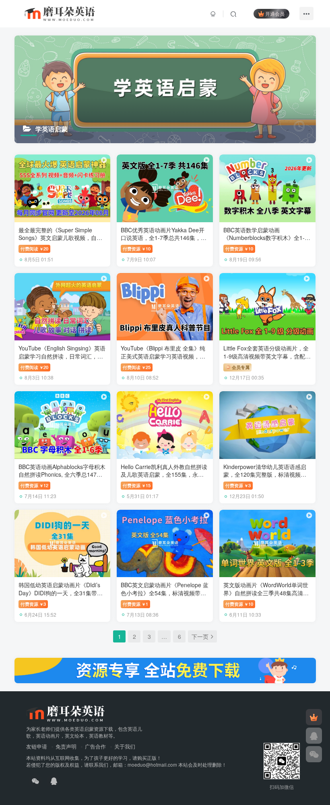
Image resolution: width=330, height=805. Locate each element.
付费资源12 (34, 485)
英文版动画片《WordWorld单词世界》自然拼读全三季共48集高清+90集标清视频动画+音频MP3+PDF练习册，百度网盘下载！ (267, 597)
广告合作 (95, 746)
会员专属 (240, 367)
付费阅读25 (137, 367)
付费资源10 (137, 248)
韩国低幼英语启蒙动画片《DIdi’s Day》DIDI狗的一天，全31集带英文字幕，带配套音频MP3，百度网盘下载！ (61, 597)
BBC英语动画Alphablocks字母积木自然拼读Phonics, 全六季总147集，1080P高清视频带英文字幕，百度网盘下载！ (62, 478)
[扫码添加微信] (314, 754)
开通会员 (275, 13)
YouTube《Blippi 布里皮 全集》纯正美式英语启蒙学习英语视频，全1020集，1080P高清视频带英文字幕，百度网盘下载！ (163, 360)
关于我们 (124, 746)
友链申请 (36, 746)
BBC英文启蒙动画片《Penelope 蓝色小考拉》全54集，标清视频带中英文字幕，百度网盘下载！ (164, 593)
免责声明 (66, 746)
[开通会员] (314, 717)
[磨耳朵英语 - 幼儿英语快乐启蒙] (65, 712)
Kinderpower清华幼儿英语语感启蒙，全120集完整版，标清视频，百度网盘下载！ (264, 474)
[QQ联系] (314, 736)
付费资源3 (238, 485)
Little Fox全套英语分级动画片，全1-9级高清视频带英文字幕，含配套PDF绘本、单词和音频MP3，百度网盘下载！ (267, 360)
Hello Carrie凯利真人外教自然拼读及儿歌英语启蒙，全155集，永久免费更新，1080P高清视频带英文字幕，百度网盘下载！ (164, 478)
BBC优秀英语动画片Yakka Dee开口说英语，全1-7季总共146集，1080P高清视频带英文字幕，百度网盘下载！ (163, 242)
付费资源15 (137, 485)
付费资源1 (135, 604)
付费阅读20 (34, 248)
